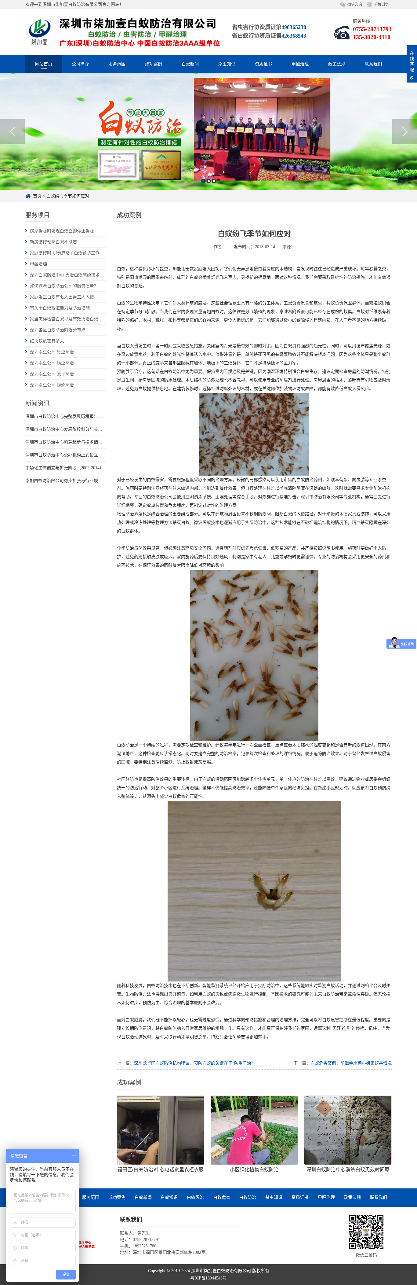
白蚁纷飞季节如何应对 (67, 196)
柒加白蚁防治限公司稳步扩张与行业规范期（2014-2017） (79, 480)
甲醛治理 (300, 64)
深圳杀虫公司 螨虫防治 (52, 363)
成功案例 (153, 64)
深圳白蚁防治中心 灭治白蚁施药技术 (65, 275)
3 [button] (214, 181)
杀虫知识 (226, 64)
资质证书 (263, 64)
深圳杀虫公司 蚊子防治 (52, 374)
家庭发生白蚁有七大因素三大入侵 (62, 297)
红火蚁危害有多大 (47, 341)
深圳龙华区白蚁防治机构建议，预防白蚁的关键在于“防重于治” (193, 1063)
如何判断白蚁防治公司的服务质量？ (64, 286)
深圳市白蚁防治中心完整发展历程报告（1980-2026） (75, 416)
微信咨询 (354, 4)
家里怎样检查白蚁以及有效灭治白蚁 (64, 319)
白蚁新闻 (190, 64)
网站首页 (43, 64)
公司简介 (80, 64)
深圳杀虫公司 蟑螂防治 (52, 385)
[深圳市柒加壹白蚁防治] (123, 32)
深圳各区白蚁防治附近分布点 (57, 330)
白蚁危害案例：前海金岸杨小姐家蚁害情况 (351, 1063)
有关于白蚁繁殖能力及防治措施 (60, 308)
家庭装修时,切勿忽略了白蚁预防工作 (65, 253)
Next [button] (404, 131)
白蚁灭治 (195, 1197)
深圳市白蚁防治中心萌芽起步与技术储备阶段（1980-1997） (81, 442)
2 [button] (209, 181)
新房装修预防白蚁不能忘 (53, 242)
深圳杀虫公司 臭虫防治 (52, 352)
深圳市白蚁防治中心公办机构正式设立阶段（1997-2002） (79, 455)
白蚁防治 (247, 1197)
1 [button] (203, 181)
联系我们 (373, 64)
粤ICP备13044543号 (208, 1278)
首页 (37, 196)
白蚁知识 (169, 1197)
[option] (208, 131)
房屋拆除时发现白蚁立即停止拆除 (62, 231)
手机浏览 (381, 4)
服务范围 (116, 64)
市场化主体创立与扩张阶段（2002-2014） (64, 468)
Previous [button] (12, 131)
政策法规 (336, 64)
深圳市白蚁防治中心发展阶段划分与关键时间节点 (72, 429)
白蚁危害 (221, 1197)
